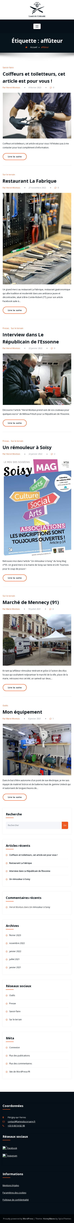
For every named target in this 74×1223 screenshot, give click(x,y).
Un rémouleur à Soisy (27, 447)
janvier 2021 (15, 967)
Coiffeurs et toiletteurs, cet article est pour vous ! (33, 854)
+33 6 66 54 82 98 (16, 1125)
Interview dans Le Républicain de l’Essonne (29, 871)
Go (65, 825)
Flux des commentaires (20, 1063)
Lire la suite (15, 156)
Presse (6, 328)
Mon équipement (22, 712)
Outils (5, 705)
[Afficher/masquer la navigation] (37, 26)
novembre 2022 (17, 943)
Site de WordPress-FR (19, 1071)
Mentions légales (11, 1185)
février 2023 (15, 935)
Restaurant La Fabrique (29, 181)
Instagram (12, 1155)
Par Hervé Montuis (11, 87)
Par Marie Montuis (11, 609)
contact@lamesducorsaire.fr (21, 1121)
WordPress (28, 1218)
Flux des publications (19, 1055)
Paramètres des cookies (14, 1192)
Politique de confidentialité (16, 1199)
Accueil (33, 47)
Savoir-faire (8, 67)
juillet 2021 (14, 959)
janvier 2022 (15, 951)
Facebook (12, 1148)
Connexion (14, 1047)
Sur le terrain (9, 174)
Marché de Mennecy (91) (31, 602)
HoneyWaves (49, 1218)
